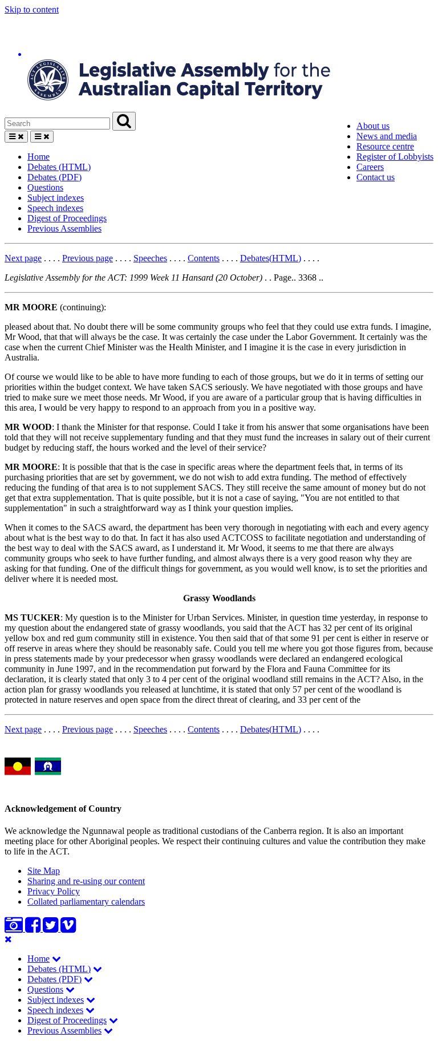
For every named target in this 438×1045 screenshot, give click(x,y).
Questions (45, 187)
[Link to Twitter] (51, 928)
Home (38, 156)
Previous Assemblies (64, 228)
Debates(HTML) (270, 258)
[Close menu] (8, 939)
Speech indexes (55, 208)
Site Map (43, 871)
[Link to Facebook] (34, 928)
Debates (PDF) (54, 177)
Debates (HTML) (59, 167)
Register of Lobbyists (394, 156)
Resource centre (385, 146)
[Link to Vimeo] (68, 928)
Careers (370, 167)
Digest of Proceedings (67, 218)
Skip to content (32, 9)
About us (373, 126)
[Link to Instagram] (15, 928)
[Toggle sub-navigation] (56, 958)
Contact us (375, 177)
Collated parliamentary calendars (86, 901)
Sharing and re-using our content (86, 881)
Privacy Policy (53, 891)
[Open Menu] (16, 137)
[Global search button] (124, 121)
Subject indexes (55, 197)
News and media (386, 136)
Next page (23, 258)
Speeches (150, 258)
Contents (204, 258)
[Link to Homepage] (219, 63)
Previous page (87, 258)
